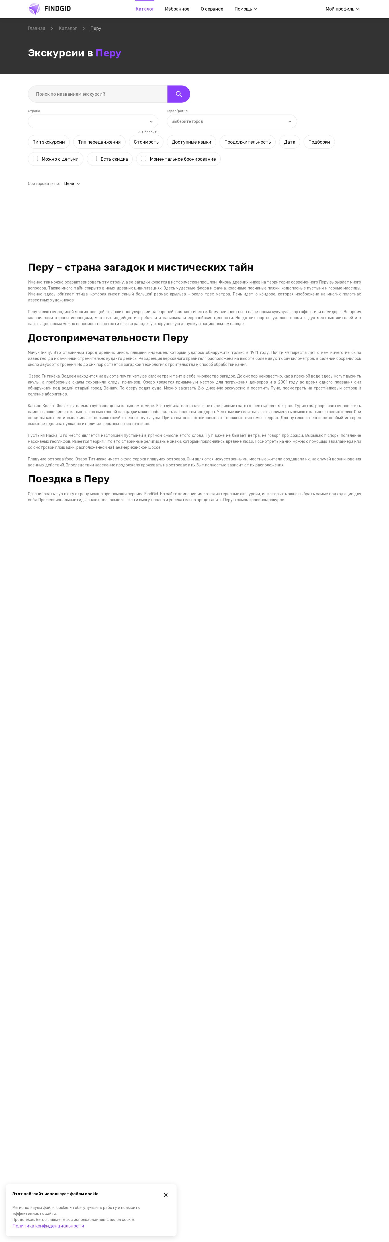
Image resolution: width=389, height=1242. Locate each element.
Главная (36, 28)
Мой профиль (340, 9)
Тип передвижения (99, 142)
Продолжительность (247, 142)
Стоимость (146, 142)
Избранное (177, 9)
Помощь (243, 9)
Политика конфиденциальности (48, 1226)
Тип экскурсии (49, 142)
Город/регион (178, 111)
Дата (289, 142)
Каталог (145, 9)
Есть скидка (114, 159)
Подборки (319, 142)
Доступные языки (191, 142)
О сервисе (212, 9)
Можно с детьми (60, 159)
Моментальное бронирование (183, 159)
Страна (34, 111)
